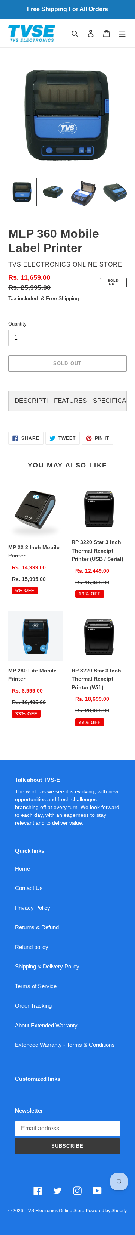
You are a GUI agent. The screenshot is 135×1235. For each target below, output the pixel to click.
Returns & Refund (37, 927)
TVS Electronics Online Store (55, 1210)
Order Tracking (33, 1005)
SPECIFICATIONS (109, 400)
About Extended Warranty (46, 1025)
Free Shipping (62, 298)
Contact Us (29, 888)
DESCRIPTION (31, 400)
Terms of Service (36, 986)
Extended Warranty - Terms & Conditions (65, 1045)
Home (22, 868)
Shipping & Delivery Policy (47, 966)
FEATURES (70, 400)
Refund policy (31, 947)
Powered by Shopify (106, 1210)
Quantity (17, 324)
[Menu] (122, 33)
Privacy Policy (32, 908)
